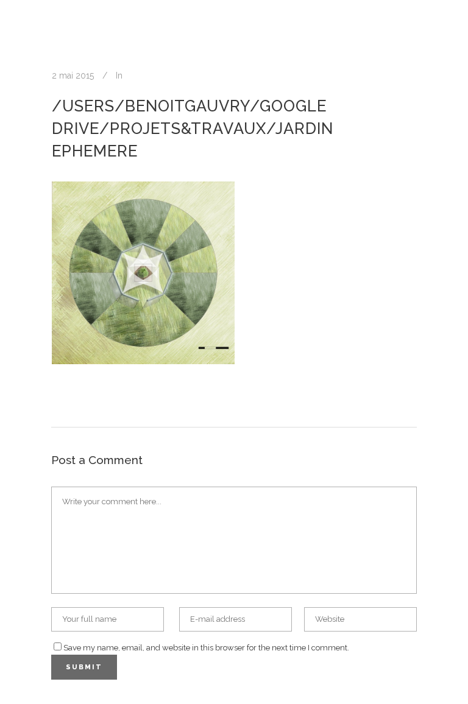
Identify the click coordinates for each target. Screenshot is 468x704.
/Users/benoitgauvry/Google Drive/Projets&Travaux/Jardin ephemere (192, 128)
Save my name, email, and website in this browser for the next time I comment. (206, 647)
